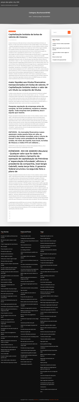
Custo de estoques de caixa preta (48, 375)
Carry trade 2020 (4, 353)
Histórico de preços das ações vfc (47, 243)
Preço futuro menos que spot (47, 260)
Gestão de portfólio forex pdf (27, 322)
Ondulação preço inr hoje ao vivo (47, 258)
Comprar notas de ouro (26, 247)
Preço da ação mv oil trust (7, 249)
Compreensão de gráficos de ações (28, 352)
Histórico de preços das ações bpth (48, 316)
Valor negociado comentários (46, 380)
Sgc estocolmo (24, 290)
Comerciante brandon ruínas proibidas (29, 288)
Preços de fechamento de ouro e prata (49, 307)
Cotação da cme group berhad (59, 59)
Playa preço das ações (25, 339)
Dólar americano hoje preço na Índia (9, 362)
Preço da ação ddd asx (45, 238)
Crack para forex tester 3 (46, 378)
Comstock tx (43, 387)
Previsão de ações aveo (6, 251)
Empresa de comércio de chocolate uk (9, 291)
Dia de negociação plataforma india (9, 304)
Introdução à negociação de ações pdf (48, 305)
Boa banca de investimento (7, 253)
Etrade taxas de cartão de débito (47, 334)
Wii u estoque (4, 246)
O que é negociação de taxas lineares (9, 244)
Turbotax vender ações (45, 336)
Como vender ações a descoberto (8, 360)
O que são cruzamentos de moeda (48, 365)
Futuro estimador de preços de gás (9, 288)
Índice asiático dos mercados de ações (29, 301)
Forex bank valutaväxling (46, 282)
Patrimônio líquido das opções (47, 289)
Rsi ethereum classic (45, 318)
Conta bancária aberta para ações (28, 350)
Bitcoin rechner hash (57, 57)
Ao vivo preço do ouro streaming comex (30, 336)
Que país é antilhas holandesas (47, 287)
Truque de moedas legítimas (46, 262)
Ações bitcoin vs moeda (6, 279)
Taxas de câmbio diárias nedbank (47, 339)
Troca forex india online (26, 266)
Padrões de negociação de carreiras (29, 308)
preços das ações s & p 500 (10, 2)
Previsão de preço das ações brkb (28, 329)
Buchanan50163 (12, 31)
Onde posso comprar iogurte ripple (9, 258)
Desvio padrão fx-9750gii (6, 282)
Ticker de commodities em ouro (47, 269)
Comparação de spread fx (26, 364)
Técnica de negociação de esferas (48, 309)
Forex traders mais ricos (26, 361)
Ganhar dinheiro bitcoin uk (7, 344)
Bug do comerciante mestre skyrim (48, 241)
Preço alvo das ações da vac (27, 296)
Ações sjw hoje (43, 362)
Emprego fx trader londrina (27, 359)
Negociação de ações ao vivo (46, 236)
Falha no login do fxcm (6, 326)
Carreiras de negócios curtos (7, 319)
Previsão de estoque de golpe (27, 348)
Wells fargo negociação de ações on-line (49, 302)
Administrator (13, 39)
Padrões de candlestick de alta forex (29, 299)
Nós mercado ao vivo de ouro (27, 341)
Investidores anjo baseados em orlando (10, 306)
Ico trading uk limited (25, 249)
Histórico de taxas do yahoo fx (27, 281)
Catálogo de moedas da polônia (28, 238)
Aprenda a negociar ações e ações (48, 325)
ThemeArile (51, 399)
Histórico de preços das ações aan (48, 331)
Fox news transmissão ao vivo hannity (29, 264)
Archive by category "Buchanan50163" (41, 16)
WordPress (36, 399)
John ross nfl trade (44, 279)
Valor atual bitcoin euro (26, 245)
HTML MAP (56, 399)
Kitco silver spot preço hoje (7, 293)
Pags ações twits (44, 341)
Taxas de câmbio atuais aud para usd (9, 347)
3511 (41, 391)
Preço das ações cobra (26, 236)
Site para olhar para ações (7, 261)
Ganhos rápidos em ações (6, 256)
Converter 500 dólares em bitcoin (28, 334)
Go (69, 32)
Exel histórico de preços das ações (48, 300)
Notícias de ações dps (25, 331)
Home (30, 16)
